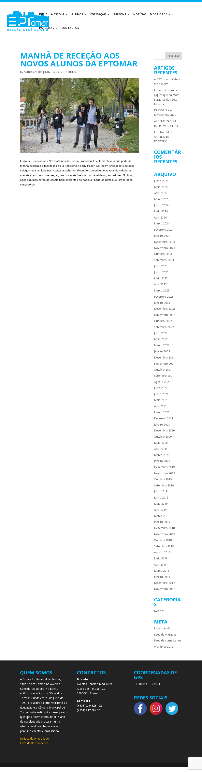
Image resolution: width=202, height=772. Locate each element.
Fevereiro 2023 (163, 296)
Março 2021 (161, 412)
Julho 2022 (160, 333)
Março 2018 (161, 570)
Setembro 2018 (164, 546)
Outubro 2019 (163, 479)
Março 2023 (161, 290)
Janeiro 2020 (162, 461)
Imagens (119, 14)
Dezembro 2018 (164, 528)
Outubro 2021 (163, 369)
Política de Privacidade (34, 738)
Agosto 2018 (162, 552)
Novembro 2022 (164, 315)
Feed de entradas (165, 634)
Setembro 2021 (164, 375)
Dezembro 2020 (164, 430)
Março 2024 (161, 223)
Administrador (33, 72)
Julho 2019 (160, 491)
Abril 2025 (160, 193)
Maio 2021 (161, 400)
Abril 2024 (160, 217)
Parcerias (46, 28)
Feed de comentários (167, 640)
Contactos (70, 28)
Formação (98, 14)
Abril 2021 (160, 406)
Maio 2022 (161, 339)
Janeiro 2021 (162, 424)
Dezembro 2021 (164, 357)
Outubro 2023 (163, 254)
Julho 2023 (160, 266)
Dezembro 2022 (164, 308)
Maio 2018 (161, 558)
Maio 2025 (161, 187)
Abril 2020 (160, 449)
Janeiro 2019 (162, 522)
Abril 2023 (160, 284)
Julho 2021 (160, 388)
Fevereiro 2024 (163, 229)
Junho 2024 (161, 205)
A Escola (57, 14)
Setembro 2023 (164, 260)
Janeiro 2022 (162, 351)
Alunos (77, 14)
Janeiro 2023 (162, 303)
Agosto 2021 (162, 382)
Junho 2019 (161, 497)
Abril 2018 (160, 564)
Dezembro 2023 (164, 242)
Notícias (140, 14)
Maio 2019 (161, 503)
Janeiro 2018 (162, 577)
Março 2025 (161, 199)
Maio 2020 (161, 443)
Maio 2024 (161, 211)
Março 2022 (161, 345)
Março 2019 (161, 516)
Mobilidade (158, 14)
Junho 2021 (161, 394)
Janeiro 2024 (162, 235)
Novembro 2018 (164, 534)
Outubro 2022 (163, 321)
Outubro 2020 (163, 436)
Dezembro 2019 (164, 467)
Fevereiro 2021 (163, 418)
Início (43, 14)
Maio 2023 (161, 278)
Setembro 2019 (164, 485)
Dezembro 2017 (164, 583)
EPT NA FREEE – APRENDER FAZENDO (164, 136)
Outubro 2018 (163, 540)
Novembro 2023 (164, 248)
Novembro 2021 (164, 363)
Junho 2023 (161, 272)
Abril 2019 (160, 510)
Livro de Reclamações (34, 743)
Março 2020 (161, 455)
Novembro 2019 (164, 473)
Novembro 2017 (164, 589)
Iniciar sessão (162, 628)
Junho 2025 (161, 181)
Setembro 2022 (164, 327)
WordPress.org (163, 646)
